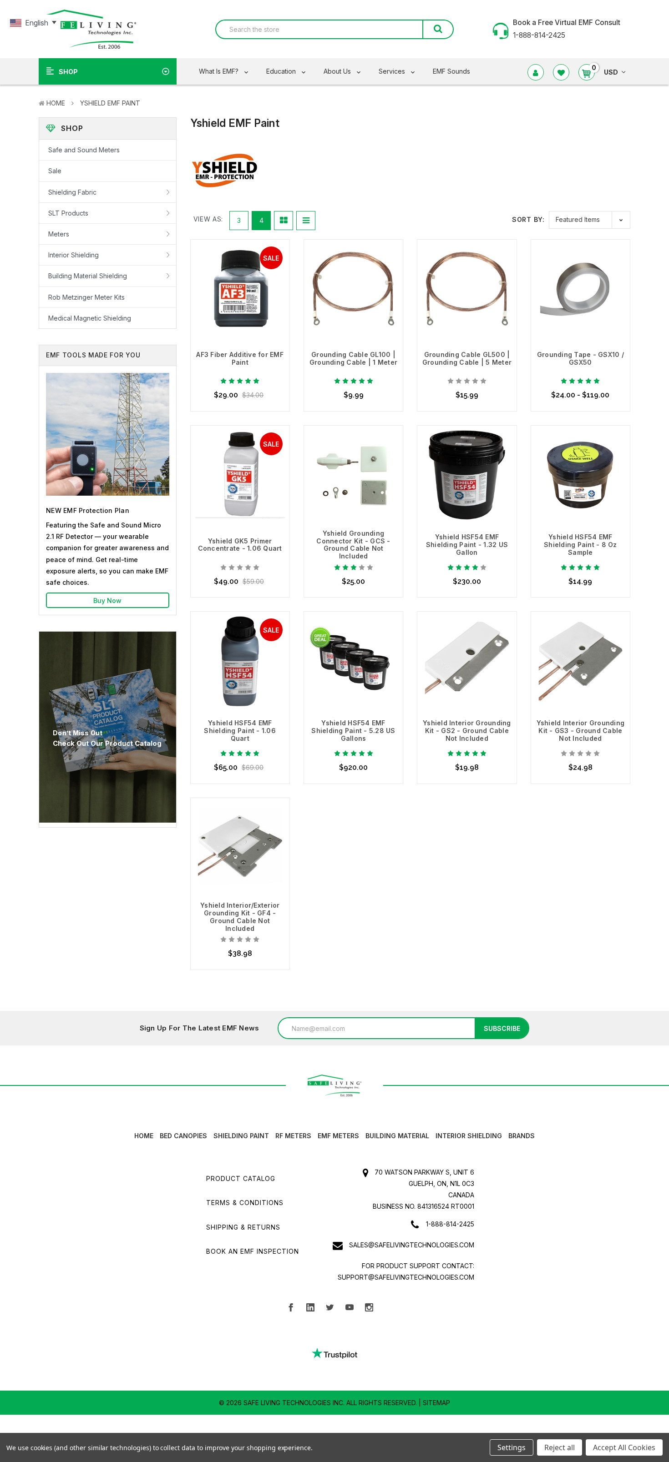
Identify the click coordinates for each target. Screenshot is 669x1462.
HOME (143, 1136)
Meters (58, 234)
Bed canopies (183, 1136)
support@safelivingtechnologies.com (406, 1277)
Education (282, 71)
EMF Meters (338, 1136)
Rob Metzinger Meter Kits (86, 297)
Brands (521, 1136)
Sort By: (528, 219)
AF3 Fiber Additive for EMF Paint (240, 358)
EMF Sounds (451, 71)
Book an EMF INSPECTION (252, 1251)
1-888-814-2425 (450, 1224)
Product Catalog (240, 1178)
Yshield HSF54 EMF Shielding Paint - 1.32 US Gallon (467, 544)
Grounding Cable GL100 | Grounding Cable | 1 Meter (353, 358)
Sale (54, 171)
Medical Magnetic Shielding (89, 318)
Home (55, 103)
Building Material (397, 1136)
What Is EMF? (219, 71)
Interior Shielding (73, 255)
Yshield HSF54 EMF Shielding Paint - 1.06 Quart (240, 730)
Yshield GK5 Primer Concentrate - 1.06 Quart (240, 545)
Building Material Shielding (87, 276)
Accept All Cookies (624, 1447)
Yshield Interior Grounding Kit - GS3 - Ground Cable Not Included (581, 730)
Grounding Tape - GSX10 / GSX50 (580, 358)
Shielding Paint (241, 1136)
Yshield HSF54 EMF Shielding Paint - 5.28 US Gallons (353, 730)
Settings (511, 1447)
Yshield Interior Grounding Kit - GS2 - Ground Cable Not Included (467, 730)
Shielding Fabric (72, 192)
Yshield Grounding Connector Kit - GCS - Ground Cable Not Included (353, 544)
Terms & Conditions (245, 1202)
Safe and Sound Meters (84, 150)
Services (393, 71)
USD (611, 72)
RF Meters (293, 1136)
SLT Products (68, 213)
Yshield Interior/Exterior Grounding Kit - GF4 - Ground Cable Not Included (239, 916)
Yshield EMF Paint (110, 103)
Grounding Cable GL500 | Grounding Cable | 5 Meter (467, 358)
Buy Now (107, 600)
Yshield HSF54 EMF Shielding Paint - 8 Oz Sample (580, 544)
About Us (338, 71)
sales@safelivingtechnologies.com (411, 1245)
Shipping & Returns (243, 1227)
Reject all (559, 1447)
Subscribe (502, 1028)
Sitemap (436, 1403)
